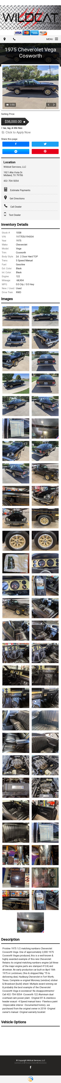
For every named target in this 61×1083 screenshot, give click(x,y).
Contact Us (19, 1063)
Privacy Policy (31, 1063)
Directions (42, 1063)
